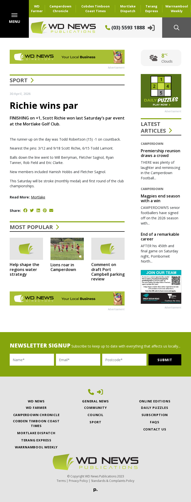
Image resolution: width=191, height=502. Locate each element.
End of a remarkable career (160, 237)
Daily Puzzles (154, 407)
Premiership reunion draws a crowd (160, 153)
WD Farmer (37, 8)
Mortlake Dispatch (128, 8)
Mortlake (38, 197)
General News (95, 401)
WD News (36, 401)
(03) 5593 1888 (127, 27)
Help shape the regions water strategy (24, 269)
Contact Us (154, 429)
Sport (19, 80)
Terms (61, 481)
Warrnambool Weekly (176, 8)
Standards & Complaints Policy (112, 481)
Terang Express (151, 8)
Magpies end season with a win (160, 198)
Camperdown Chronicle (60, 8)
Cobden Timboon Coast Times (95, 8)
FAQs (154, 422)
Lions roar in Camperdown (63, 267)
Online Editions (155, 401)
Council (95, 415)
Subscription (155, 415)
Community (95, 407)
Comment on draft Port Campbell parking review (108, 272)
